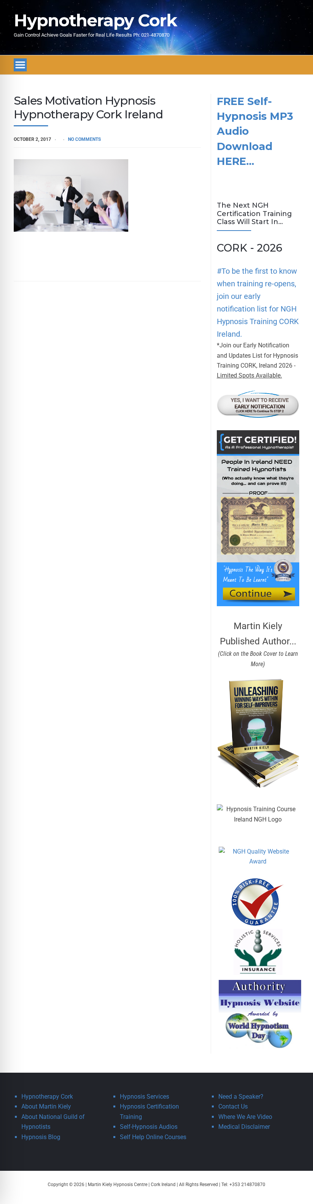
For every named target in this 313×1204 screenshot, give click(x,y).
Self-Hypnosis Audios (148, 1126)
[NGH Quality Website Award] (258, 861)
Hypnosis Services (144, 1096)
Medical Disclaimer (244, 1126)
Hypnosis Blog (40, 1137)
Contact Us (233, 1106)
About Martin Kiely (46, 1106)
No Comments (84, 139)
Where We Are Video (245, 1116)
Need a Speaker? (240, 1096)
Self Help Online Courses (153, 1137)
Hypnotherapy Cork (95, 20)
